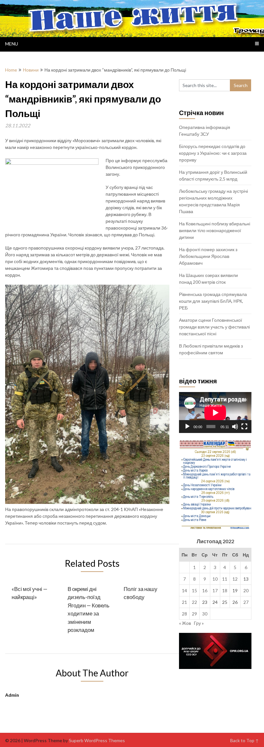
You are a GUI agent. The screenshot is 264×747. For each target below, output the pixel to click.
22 (194, 602)
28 (184, 613)
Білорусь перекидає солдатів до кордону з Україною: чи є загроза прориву (213, 152)
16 (204, 590)
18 (224, 590)
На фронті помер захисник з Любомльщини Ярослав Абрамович (208, 256)
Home (11, 70)
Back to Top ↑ (244, 740)
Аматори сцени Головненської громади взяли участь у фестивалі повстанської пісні (214, 326)
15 (194, 590)
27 (246, 602)
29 (194, 613)
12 (235, 579)
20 (246, 590)
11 (224, 579)
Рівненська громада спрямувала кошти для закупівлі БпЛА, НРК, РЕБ (213, 300)
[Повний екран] (244, 426)
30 (204, 613)
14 (184, 590)
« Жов (185, 623)
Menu (11, 43)
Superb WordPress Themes (97, 740)
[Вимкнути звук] (235, 426)
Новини (31, 70)
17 (215, 590)
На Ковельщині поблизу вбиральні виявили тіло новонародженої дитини (214, 230)
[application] (215, 412)
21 (184, 602)
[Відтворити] (187, 426)
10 (215, 579)
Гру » (199, 623)
